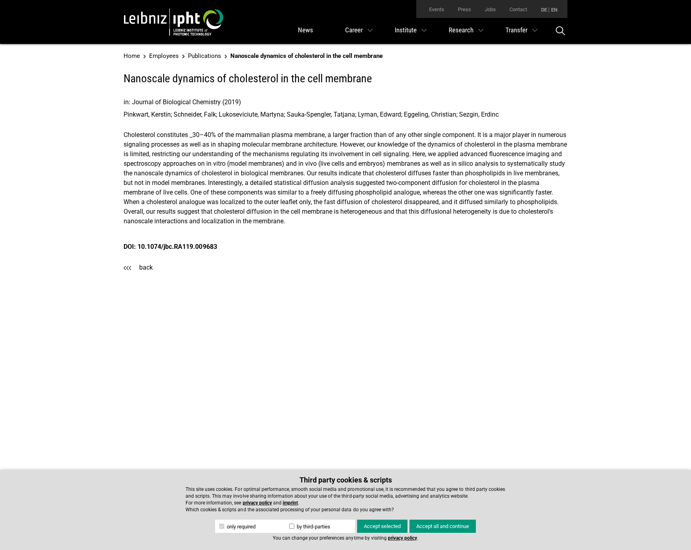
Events (436, 9)
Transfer (516, 30)
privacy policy (257, 503)
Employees (164, 56)
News (305, 30)
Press (464, 9)
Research (461, 30)
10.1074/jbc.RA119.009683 (177, 246)
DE (544, 10)
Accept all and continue (442, 526)
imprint (290, 503)
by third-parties (313, 527)
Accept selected (382, 526)
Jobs (490, 9)
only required (241, 527)
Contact (518, 9)
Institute (406, 30)
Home (132, 56)
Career (354, 30)
